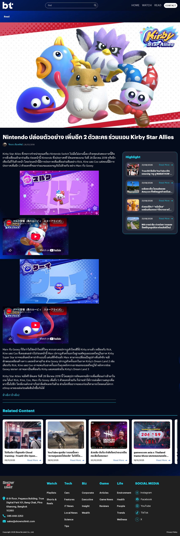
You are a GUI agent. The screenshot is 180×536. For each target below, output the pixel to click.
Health (121, 499)
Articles (103, 492)
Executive (87, 499)
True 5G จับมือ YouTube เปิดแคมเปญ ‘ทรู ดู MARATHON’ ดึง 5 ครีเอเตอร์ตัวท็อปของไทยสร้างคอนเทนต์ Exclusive (157, 175)
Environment (124, 492)
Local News (70, 512)
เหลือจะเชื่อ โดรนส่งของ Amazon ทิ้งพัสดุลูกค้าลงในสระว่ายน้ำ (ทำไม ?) (157, 191)
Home (135, 5)
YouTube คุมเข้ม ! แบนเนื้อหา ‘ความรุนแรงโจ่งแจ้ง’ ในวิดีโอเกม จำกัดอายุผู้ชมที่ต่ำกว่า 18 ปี (64, 456)
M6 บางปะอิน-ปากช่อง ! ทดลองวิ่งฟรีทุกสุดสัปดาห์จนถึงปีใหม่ (157, 226)
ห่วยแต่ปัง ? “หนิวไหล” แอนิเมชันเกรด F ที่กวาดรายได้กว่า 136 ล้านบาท (156, 209)
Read (157, 5)
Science (68, 519)
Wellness (122, 519)
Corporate (88, 492)
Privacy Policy (172, 532)
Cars (66, 492)
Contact (170, 5)
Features (69, 499)
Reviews (104, 506)
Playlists (51, 492)
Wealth (86, 512)
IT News (69, 506)
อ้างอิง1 (7, 395)
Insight (86, 506)
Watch (147, 5)
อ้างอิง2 (15, 395)
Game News (106, 499)
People (121, 506)
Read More (164, 165)
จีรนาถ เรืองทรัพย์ (16, 144)
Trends (121, 512)
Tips (66, 526)
